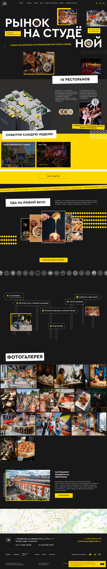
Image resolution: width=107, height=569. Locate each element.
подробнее (84, 565)
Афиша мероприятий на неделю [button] (16, 144)
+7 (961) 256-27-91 (93, 539)
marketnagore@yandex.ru (89, 541)
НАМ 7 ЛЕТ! (42, 144)
